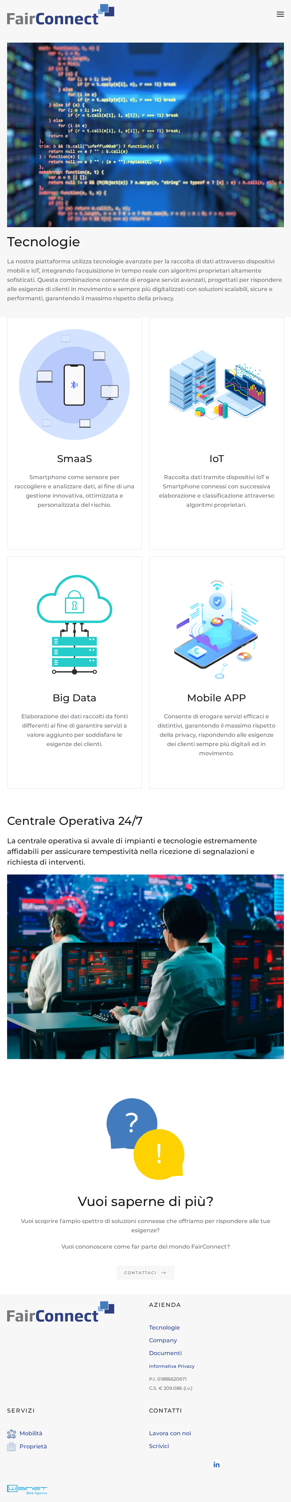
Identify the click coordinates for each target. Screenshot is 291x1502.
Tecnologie (164, 1327)
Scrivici (159, 1446)
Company (163, 1340)
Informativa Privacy (171, 1366)
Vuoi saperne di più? (146, 1201)
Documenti (165, 1353)
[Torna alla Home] (60, 14)
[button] (280, 14)
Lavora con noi (170, 1433)
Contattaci (140, 1272)
